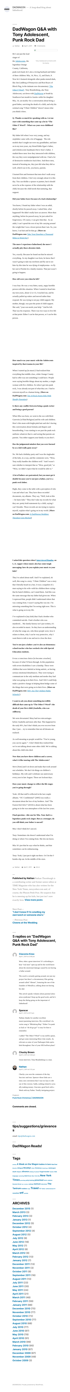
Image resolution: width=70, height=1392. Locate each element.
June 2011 (18, 1286)
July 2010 (17, 1327)
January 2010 (20, 1349)
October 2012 (20, 1227)
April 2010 (18, 1338)
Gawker (52, 1171)
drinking (31, 1171)
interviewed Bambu (45, 560)
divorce (25, 1171)
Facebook (36, 1171)
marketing (21, 1176)
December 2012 (21, 1223)
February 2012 (20, 1256)
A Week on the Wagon (28, 1164)
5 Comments (41, 46)
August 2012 (19, 1234)
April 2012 (18, 1249)
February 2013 (20, 1216)
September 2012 (21, 1230)
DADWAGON (18, 7)
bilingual (20, 1168)
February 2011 (20, 1301)
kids (55, 1171)
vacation (15, 1193)
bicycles (14, 1168)
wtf (21, 1192)
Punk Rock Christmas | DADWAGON (27, 1098)
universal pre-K (50, 1188)
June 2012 (18, 1242)
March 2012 (19, 1253)
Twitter (43, 1188)
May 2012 (17, 1245)
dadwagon (52, 1168)
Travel (35, 1188)
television (44, 1184)
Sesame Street (16, 1184)
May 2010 (17, 1334)
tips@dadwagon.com (26, 1136)
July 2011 (17, 1282)
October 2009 (20, 1360)
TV (40, 1188)
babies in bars (45, 1164)
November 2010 (21, 1312)
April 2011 (18, 1293)
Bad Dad (54, 1164)
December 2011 (21, 1264)
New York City (36, 1176)
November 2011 (21, 1267)
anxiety (14, 1164)
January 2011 (19, 1305)
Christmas (38, 1168)
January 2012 (19, 1260)
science (49, 1180)
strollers (26, 1184)
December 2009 (21, 1353)
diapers (19, 1171)
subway (31, 1184)
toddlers (24, 1188)
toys (29, 1188)
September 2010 (21, 1319)
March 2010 (19, 1341)
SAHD (45, 1180)
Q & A (38, 867)
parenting (22, 1180)
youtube (26, 1193)
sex (23, 1184)
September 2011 (21, 1275)
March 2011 (18, 1297)
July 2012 (17, 1238)
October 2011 (19, 1271)
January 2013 (19, 1219)
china (33, 1168)
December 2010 (21, 1308)
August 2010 (19, 1323)
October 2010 (20, 1316)
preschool (39, 1180)
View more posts (34, 900)
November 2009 (21, 1356)
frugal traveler (44, 1172)
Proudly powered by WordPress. (32, 1385)
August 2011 (19, 1279)
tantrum (37, 1184)
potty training (30, 1180)
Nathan (17, 46)
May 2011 (17, 1290)
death (14, 1172)
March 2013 (19, 1212)
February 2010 (20, 1345)
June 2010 (18, 1330)
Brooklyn (27, 1168)
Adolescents (20, 61)
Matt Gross (27, 1176)
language (15, 1176)
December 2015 (21, 1208)
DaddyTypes (45, 1168)
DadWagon (38, 93)
